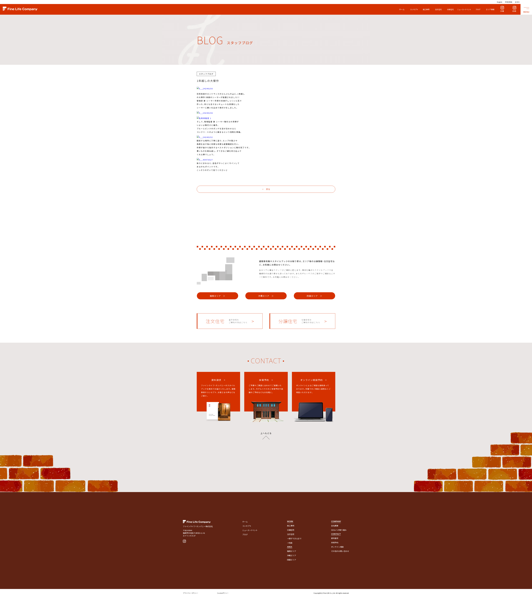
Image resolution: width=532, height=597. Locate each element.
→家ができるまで (294, 538)
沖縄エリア (291, 555)
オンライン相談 (337, 546)
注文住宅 (438, 9)
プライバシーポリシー (190, 593)
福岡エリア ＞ (217, 295)
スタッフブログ (206, 74)
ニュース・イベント (464, 9)
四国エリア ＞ (314, 295)
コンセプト (414, 9)
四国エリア (291, 559)
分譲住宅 (450, 9)
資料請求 (334, 538)
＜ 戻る (266, 189)
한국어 (517, 2)
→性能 (289, 542)
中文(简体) (508, 2)
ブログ (477, 9)
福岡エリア (291, 551)
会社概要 (334, 525)
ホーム (402, 9)
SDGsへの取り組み (338, 530)
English (499, 2)
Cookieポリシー (222, 593)
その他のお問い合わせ (340, 551)
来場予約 (334, 542)
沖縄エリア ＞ (266, 295)
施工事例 (426, 9)
